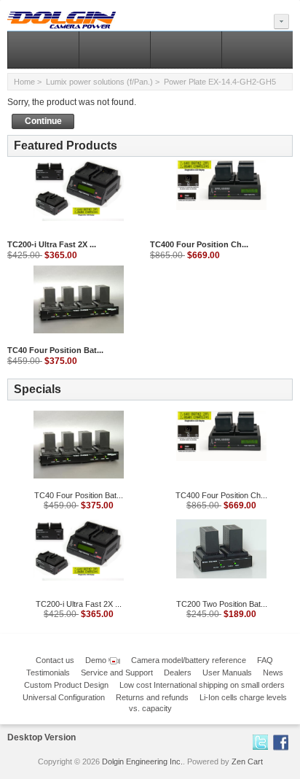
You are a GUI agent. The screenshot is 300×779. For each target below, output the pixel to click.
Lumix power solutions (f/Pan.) (99, 81)
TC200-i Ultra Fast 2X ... (51, 244)
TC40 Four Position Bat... (55, 350)
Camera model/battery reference (188, 660)
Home (24, 81)
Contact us (55, 660)
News (273, 672)
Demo (96, 660)
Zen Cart (247, 761)
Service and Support (117, 672)
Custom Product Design (66, 685)
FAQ (265, 660)
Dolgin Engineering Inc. (142, 761)
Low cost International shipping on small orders (202, 685)
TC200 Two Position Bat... (221, 604)
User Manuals (227, 672)
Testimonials (48, 672)
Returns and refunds (152, 697)
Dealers (178, 672)
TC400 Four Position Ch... (199, 244)
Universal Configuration (64, 697)
